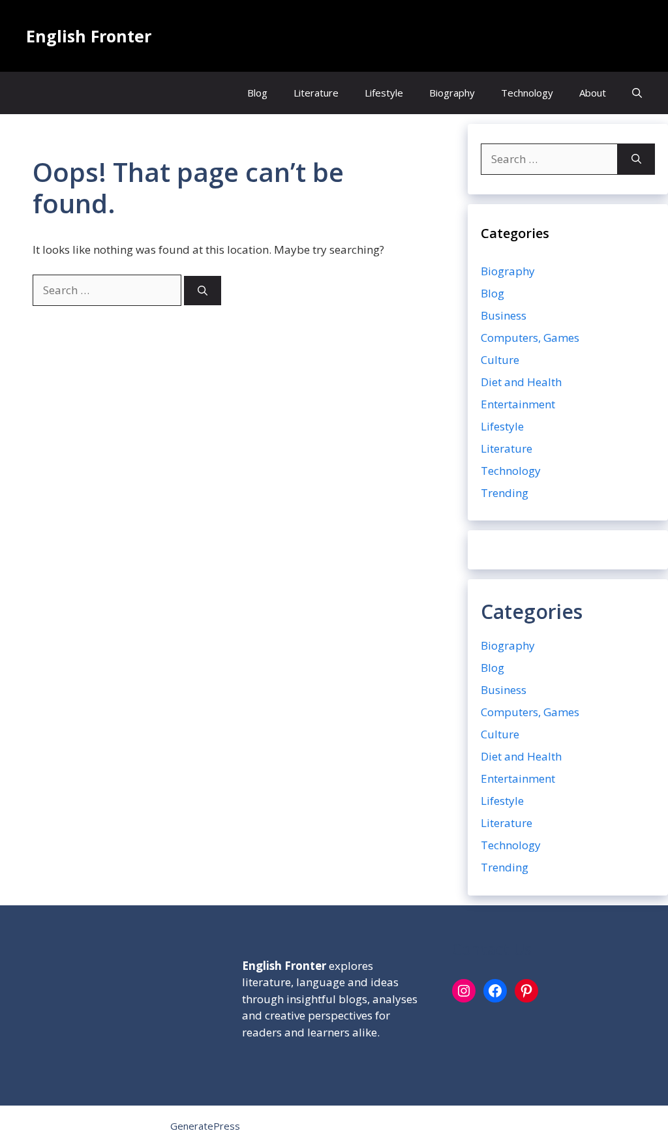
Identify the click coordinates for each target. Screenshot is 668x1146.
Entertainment (518, 404)
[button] (637, 93)
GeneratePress (205, 1125)
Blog (257, 92)
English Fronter (88, 36)
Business (503, 315)
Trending (504, 492)
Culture (500, 359)
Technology (527, 92)
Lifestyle (384, 92)
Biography (452, 92)
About (592, 92)
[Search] (202, 290)
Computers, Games (530, 337)
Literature (316, 92)
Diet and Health (521, 381)
